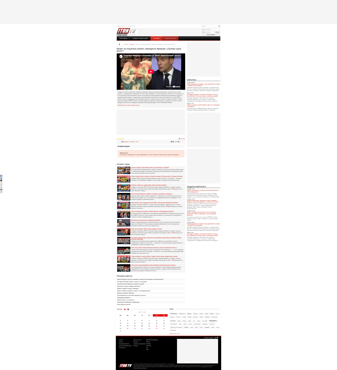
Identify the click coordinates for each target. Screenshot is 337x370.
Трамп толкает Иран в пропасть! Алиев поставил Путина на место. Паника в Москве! (157, 176)
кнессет (190, 324)
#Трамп (189, 313)
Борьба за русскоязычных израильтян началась (145, 220)
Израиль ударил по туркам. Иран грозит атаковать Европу (148, 185)
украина (207, 327)
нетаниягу (211, 324)
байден (184, 321)
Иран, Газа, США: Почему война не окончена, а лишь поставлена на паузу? (154, 247)
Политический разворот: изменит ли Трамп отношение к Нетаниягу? (151, 193)
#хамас (201, 317)
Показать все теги (174, 333)
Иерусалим (214, 317)
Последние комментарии (125, 345)
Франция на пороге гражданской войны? (129, 286)
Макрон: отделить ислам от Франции (127, 288)
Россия (173, 320)
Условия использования (139, 343)
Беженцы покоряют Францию (125, 293)
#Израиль (173, 313)
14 (149, 323)
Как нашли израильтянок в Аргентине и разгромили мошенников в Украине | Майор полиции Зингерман (156, 238)
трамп (201, 327)
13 (142, 323)
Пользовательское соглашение (140, 368)
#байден (195, 313)
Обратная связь (131, 26)
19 (135, 326)
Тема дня (156, 38)
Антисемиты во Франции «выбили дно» (128, 302)
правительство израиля (176, 327)
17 (120, 326)
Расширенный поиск (124, 343)
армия (179, 321)
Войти (217, 32)
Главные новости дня (140, 38)
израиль (213, 320)
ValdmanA (125, 141)
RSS (126, 35)
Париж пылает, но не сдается (125, 300)
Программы (123, 38)
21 (149, 326)
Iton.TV (125, 365)
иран (180, 324)
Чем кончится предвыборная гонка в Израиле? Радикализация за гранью (153, 265)
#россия (178, 317)
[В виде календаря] (124, 309)
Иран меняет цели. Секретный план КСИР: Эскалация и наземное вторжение (154, 202)
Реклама (135, 345)
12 (135, 323)
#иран (212, 313)
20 (142, 326)
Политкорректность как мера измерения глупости (131, 295)
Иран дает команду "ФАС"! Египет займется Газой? (146, 229)
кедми (185, 324)
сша (196, 327)
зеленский (204, 321)
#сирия (184, 317)
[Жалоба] (172, 141)
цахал (217, 327)
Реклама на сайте (121, 26)
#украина (195, 317)
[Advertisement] (168, 11)
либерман (204, 324)
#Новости (182, 313)
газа (194, 321)
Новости (121, 341)
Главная (121, 339)
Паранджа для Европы (123, 297)
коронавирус (197, 324)
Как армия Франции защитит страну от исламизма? (132, 281)
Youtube (118, 35)
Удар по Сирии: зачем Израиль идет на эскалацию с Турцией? (150, 167)
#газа (206, 313)
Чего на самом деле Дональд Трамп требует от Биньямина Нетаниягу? (152, 211)
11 (127, 323)
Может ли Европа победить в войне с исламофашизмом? (133, 291)
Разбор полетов (170, 38)
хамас (212, 327)
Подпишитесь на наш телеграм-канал (128, 105)
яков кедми (173, 330)
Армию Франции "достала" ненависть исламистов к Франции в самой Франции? (140, 279)
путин (186, 327)
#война (201, 313)
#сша (189, 317)
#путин (217, 313)
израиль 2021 (173, 324)
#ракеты (172, 317)
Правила (135, 341)
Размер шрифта (208, 338)
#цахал (207, 317)
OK (124, 35)
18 (127, 326)
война (189, 321)
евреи (198, 321)
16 (164, 323)
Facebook (120, 35)
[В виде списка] (128, 309)
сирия (191, 327)
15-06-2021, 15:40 (133, 141)
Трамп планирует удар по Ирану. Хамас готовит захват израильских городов (154, 256)
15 (156, 323)
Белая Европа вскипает (124, 304)
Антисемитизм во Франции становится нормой (130, 284)
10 (120, 323)
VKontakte (122, 35)
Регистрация (211, 34)
